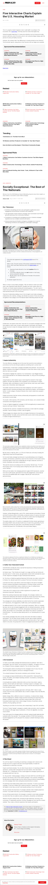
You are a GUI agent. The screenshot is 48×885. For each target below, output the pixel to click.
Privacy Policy (5, 882)
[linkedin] (21, 24)
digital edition (33, 265)
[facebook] (19, 24)
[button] (4, 3)
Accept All (42, 882)
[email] (28, 24)
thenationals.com (23, 811)
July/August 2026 (27, 259)
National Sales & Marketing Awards (14, 806)
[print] (44, 24)
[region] (24, 882)
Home (4, 9)
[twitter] (24, 24)
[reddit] (26, 24)
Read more (5, 68)
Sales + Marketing (7, 183)
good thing (14, 31)
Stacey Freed (6, 198)
